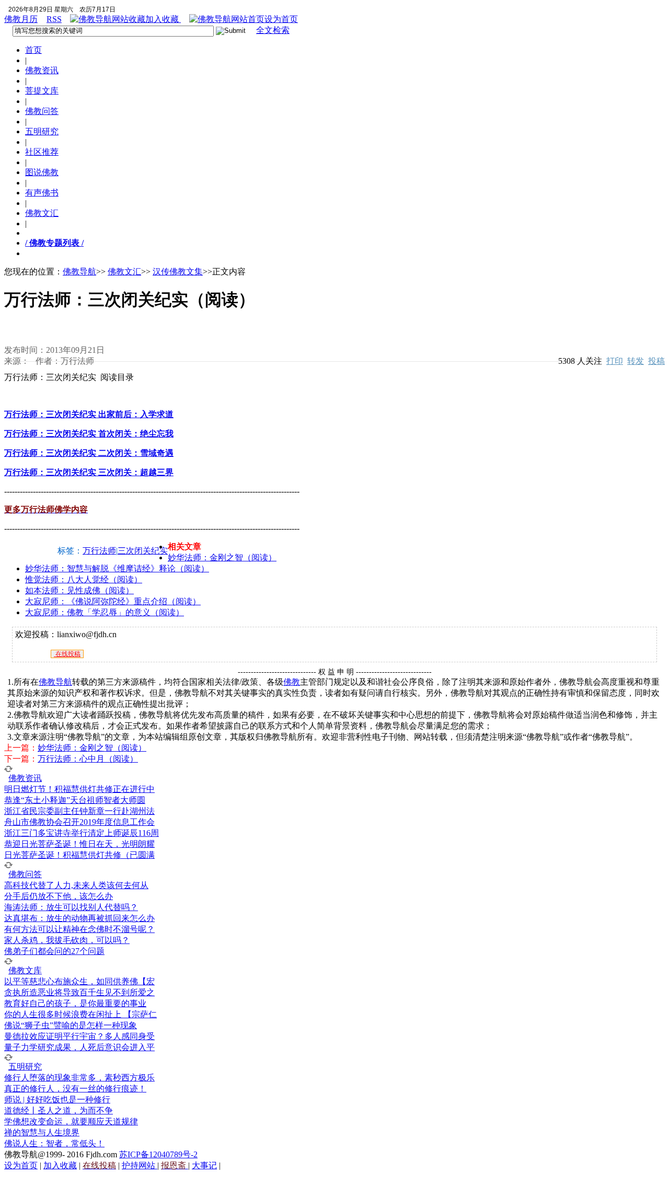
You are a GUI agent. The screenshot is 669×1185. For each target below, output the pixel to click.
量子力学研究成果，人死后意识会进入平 (79, 1047)
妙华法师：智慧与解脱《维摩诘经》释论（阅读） (117, 568)
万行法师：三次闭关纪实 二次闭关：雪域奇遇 (89, 452)
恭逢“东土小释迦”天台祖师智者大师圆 (74, 800)
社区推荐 (42, 151)
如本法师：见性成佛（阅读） (79, 590)
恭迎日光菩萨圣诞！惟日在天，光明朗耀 (79, 843)
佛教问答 (42, 111)
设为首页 (281, 19)
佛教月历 (21, 19)
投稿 (656, 360)
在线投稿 (67, 654)
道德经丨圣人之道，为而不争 (58, 1110)
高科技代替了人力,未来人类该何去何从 (76, 885)
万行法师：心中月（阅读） (88, 758)
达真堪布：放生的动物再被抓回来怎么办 (79, 918)
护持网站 (139, 1165)
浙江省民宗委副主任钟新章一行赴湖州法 (79, 811)
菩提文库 (42, 90)
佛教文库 (25, 970)
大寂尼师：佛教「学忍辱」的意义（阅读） (104, 612)
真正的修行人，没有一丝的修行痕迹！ (75, 1088)
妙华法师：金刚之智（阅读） (222, 557)
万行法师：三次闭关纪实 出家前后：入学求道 (89, 414)
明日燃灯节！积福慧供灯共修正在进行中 (79, 789)
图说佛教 (42, 172)
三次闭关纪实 (143, 550)
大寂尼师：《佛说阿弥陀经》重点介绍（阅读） (113, 601)
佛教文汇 (42, 213)
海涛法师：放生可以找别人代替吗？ (71, 907)
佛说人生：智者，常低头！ (54, 1143)
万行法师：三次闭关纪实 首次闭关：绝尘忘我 (89, 433)
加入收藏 (163, 19)
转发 (635, 360)
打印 (614, 360)
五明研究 (42, 131)
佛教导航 (79, 271)
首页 (33, 49)
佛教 (291, 681)
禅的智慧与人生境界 (41, 1132)
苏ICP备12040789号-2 (158, 1154)
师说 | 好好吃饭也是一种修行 (57, 1099)
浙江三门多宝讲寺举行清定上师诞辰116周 (81, 833)
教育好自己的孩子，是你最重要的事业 (75, 1003)
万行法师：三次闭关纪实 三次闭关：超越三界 (89, 472)
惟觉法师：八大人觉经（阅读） (83, 579)
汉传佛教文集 (178, 271)
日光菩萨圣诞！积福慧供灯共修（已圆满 (79, 854)
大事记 (204, 1165)
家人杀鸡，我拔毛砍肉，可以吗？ (67, 940)
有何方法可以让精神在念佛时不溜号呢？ (79, 929)
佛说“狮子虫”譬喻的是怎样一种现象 (70, 1025)
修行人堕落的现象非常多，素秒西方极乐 (79, 1077)
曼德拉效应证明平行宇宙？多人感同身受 (79, 1036)
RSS (54, 19)
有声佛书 (42, 192)
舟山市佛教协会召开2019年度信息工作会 (79, 822)
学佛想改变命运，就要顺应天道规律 (71, 1121)
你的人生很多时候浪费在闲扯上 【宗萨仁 (80, 1014)
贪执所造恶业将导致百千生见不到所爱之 (79, 992)
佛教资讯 (42, 70)
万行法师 (99, 550)
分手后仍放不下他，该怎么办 (58, 896)
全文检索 (273, 30)
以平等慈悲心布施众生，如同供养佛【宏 (79, 981)
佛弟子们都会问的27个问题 (54, 951)
